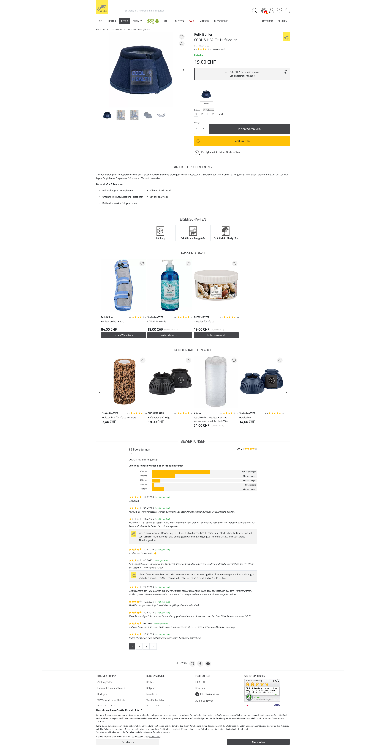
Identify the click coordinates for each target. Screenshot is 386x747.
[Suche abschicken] (255, 10)
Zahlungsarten (104, 682)
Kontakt (150, 682)
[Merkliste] (279, 10)
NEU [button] (101, 21)
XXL (221, 114)
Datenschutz (154, 736)
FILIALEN (200, 682)
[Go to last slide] (99, 392)
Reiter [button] (112, 21)
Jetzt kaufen (242, 141)
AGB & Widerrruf (204, 700)
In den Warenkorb (123, 335)
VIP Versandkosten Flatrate (111, 700)
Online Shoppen (107, 676)
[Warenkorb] (287, 10)
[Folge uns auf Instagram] (192, 664)
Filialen (282, 21)
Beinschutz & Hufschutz (113, 29)
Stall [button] (167, 21)
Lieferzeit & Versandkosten (111, 688)
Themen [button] (137, 21)
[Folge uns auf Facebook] (200, 664)
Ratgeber (210, 109)
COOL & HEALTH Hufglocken (138, 29)
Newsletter (152, 694)
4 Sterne (143, 475)
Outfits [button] (179, 21)
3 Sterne (143, 480)
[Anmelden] (271, 10)
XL (213, 114)
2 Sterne (143, 484)
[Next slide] (183, 69)
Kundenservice (155, 676)
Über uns (200, 688)
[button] (153, 21)
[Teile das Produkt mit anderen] (182, 43)
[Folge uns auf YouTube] (208, 664)
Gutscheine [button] (221, 21)
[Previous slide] (98, 69)
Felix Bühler (202, 676)
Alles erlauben (258, 742)
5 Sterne (143, 471)
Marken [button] (204, 21)
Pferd (98, 29)
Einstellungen (128, 742)
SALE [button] (191, 21)
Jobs (208, 694)
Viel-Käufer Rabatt (156, 700)
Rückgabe (102, 694)
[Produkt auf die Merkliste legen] (182, 37)
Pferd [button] (124, 21)
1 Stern (144, 488)
